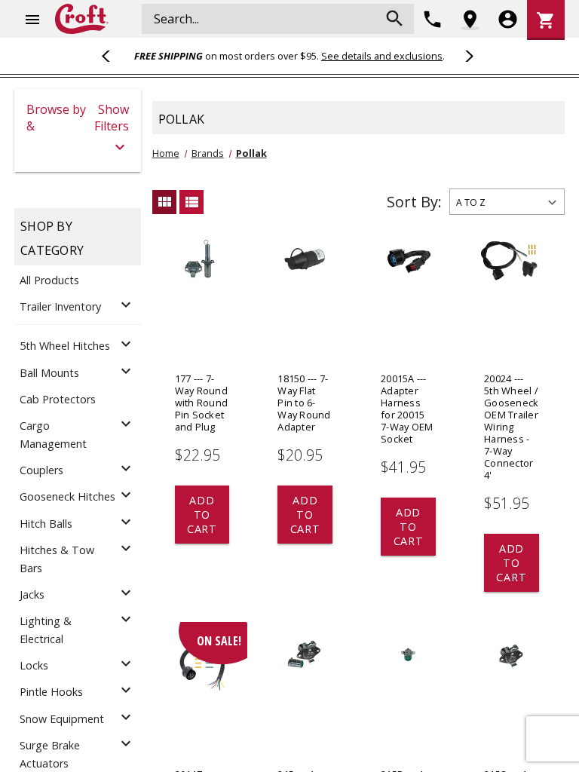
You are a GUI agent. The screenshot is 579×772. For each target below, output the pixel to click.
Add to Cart (202, 514)
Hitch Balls (46, 523)
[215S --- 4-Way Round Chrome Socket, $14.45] (511, 698)
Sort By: (414, 201)
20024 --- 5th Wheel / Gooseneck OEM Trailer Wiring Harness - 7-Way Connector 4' (511, 427)
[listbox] (507, 201)
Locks (34, 665)
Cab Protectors (58, 399)
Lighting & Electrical (46, 630)
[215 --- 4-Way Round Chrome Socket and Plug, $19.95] (305, 698)
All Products (49, 280)
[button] (77, 130)
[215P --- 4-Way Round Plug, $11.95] (408, 698)
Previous (112, 56)
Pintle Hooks (51, 692)
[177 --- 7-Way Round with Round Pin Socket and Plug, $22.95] (202, 302)
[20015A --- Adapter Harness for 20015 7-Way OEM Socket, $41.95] (408, 302)
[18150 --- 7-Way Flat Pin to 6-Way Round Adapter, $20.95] (305, 302)
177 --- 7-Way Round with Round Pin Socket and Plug (201, 402)
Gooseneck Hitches (67, 496)
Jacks (32, 594)
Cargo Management (53, 434)
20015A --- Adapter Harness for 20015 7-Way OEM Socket (407, 409)
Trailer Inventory (60, 306)
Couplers (41, 470)
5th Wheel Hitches (65, 346)
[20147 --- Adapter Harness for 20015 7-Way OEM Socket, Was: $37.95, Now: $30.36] (202, 698)
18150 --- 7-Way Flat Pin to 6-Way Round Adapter (303, 402)
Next (467, 56)
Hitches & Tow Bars (57, 559)
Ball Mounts (49, 373)
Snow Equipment (62, 719)
